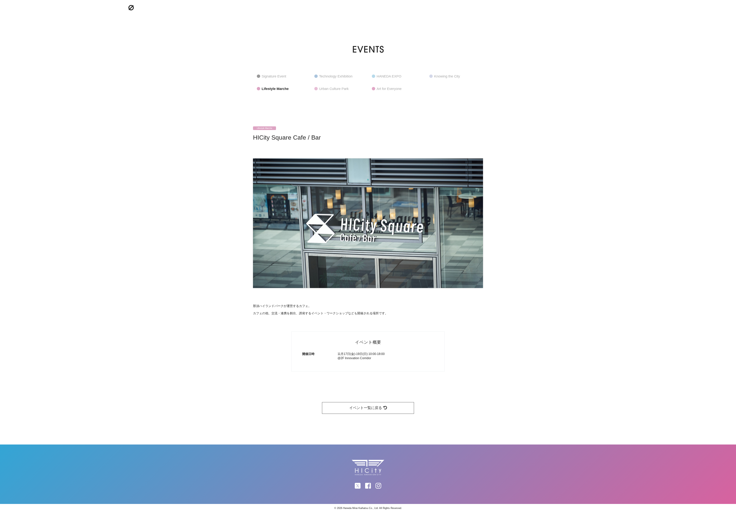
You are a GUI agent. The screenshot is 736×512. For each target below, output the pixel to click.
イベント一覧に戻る (365, 408)
